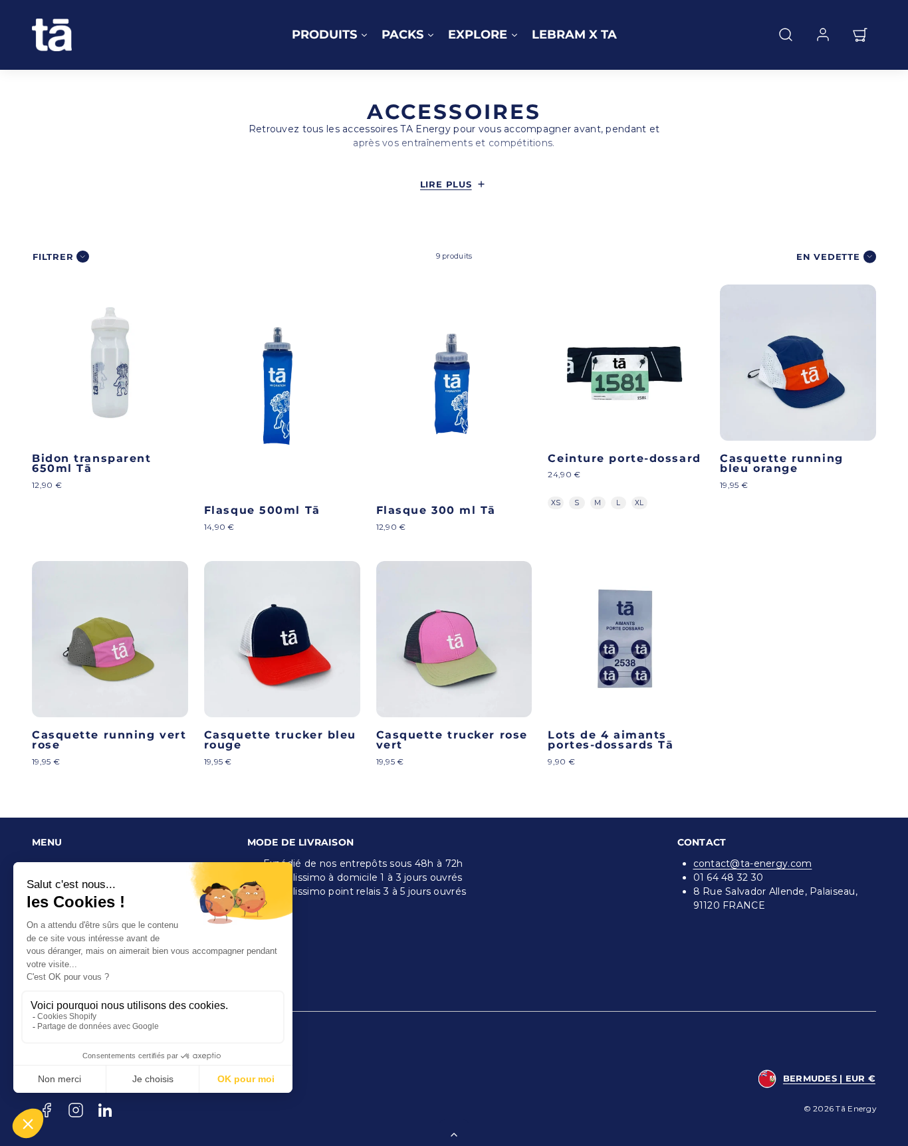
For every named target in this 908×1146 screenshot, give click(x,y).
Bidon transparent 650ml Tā (91, 463)
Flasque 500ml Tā (262, 510)
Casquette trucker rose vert (452, 740)
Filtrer (53, 257)
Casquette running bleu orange (781, 463)
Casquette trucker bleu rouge (280, 740)
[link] (823, 35)
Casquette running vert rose (109, 740)
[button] (786, 35)
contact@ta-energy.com (752, 863)
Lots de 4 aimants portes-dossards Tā (610, 740)
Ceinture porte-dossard (624, 458)
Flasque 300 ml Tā (436, 510)
